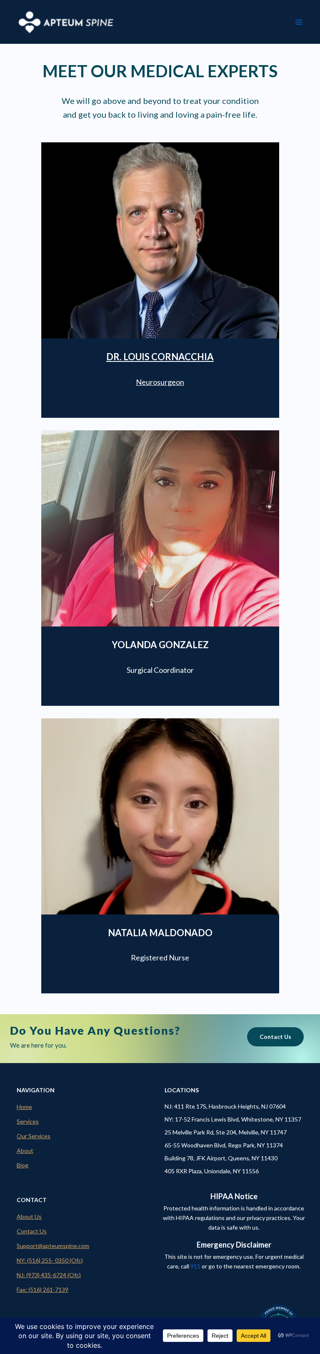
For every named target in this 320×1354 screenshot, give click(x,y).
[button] (275, 1036)
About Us (29, 1216)
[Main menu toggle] (299, 22)
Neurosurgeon (160, 381)
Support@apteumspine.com (53, 1245)
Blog (22, 1165)
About (25, 1150)
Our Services (33, 1135)
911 (195, 1266)
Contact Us (32, 1231)
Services (28, 1121)
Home (24, 1106)
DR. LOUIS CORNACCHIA (160, 356)
